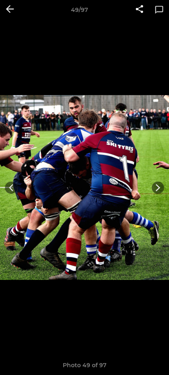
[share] (139, 10)
